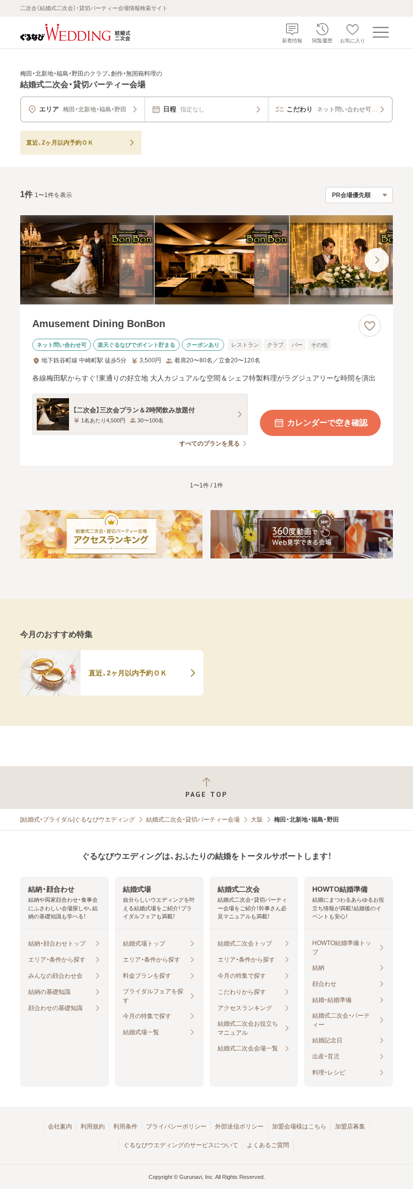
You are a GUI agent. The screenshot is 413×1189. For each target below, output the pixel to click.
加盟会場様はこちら (299, 1126)
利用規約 (93, 1126)
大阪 (257, 819)
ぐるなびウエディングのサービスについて (180, 1145)
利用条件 (125, 1126)
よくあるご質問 (268, 1145)
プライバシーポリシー (176, 1126)
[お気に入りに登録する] (370, 326)
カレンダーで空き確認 (327, 422)
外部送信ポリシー (239, 1126)
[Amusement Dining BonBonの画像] (206, 260)
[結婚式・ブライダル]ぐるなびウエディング (77, 819)
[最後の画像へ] (377, 260)
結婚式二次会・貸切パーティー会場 (193, 819)
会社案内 (60, 1126)
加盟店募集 (350, 1126)
